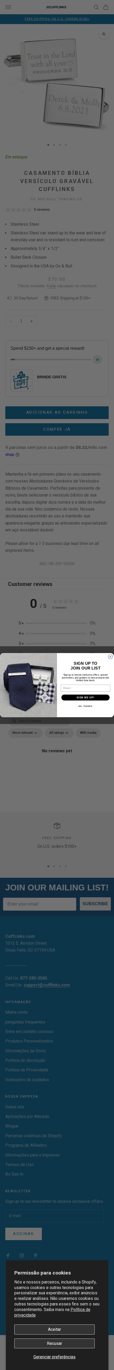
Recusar (54, 1343)
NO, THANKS (85, 706)
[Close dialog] (110, 656)
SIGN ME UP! (85, 697)
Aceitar (54, 1329)
